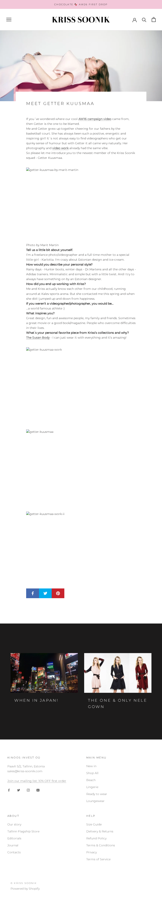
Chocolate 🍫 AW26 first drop (81, 4)
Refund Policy (96, 838)
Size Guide (94, 824)
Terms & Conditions (100, 845)
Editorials (14, 838)
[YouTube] (37, 790)
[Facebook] (8, 790)
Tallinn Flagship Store (23, 831)
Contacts (14, 852)
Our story (14, 824)
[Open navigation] (8, 19)
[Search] (144, 19)
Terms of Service (98, 859)
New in (91, 766)
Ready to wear (96, 794)
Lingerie (92, 787)
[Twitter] (18, 790)
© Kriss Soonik (24, 883)
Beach (91, 780)
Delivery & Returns (99, 831)
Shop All (92, 773)
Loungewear (95, 801)
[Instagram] (28, 790)
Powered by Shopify (25, 888)
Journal (12, 845)
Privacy (91, 852)
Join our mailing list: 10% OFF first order (36, 781)
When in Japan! (36, 700)
